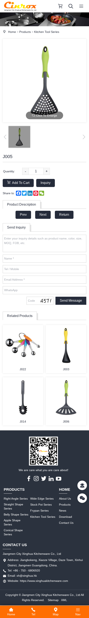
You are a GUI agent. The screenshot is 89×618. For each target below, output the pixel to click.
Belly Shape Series (16, 514)
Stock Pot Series (41, 504)
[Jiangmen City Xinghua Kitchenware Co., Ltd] (20, 11)
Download (65, 516)
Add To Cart (20, 183)
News (62, 510)
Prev (23, 214)
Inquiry (46, 183)
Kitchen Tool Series (46, 31)
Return (64, 214)
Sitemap (53, 600)
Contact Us (66, 522)
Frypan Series (39, 510)
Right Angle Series (16, 498)
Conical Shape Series (13, 532)
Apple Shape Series (12, 522)
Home (12, 31)
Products (25, 31)
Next (43, 214)
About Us (65, 498)
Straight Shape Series (13, 506)
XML (64, 600)
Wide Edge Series (42, 498)
